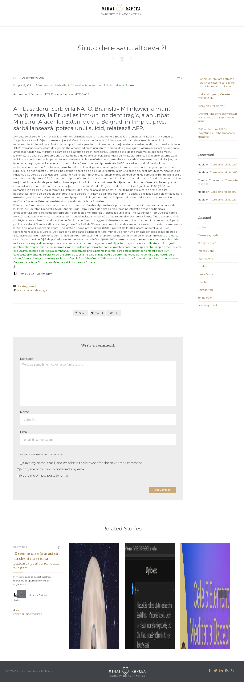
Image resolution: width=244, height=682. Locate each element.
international (206, 258)
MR (15, 77)
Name (24, 412)
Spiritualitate (206, 289)
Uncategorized (26, 286)
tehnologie (40, 290)
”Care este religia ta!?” (211, 105)
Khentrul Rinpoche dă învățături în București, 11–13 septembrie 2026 (217, 117)
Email (24, 432)
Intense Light (206, 250)
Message (26, 359)
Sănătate (203, 282)
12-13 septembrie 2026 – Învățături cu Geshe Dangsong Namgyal (216, 133)
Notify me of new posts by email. (44, 475)
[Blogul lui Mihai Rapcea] (122, 9)
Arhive (202, 227)
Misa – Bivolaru (207, 274)
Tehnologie (205, 297)
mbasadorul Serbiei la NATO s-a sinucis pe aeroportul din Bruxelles (80, 85)
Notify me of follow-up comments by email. (53, 469)
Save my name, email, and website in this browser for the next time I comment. (82, 463)
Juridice (203, 266)
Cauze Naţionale (208, 235)
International (24, 290)
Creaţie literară (207, 242)
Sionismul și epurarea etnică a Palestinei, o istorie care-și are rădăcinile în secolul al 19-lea (216, 82)
